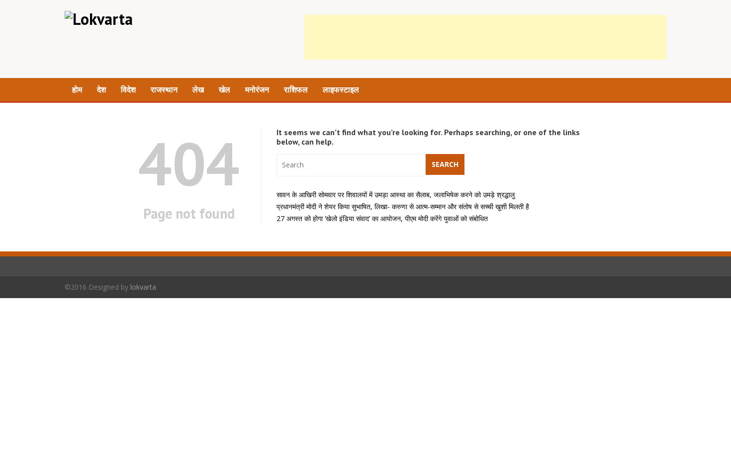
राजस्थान (164, 89)
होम (77, 89)
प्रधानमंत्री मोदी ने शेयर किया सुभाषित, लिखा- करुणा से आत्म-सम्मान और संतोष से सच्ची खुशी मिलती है (402, 206)
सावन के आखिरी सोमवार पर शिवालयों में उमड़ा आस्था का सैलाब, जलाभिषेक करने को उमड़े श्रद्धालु (395, 194)
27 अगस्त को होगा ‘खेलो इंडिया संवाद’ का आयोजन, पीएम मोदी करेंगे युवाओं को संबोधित (382, 218)
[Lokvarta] (99, 18)
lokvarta (143, 287)
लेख (198, 89)
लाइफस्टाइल (341, 89)
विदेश (128, 89)
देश (101, 89)
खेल (224, 89)
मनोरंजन (257, 89)
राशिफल (296, 89)
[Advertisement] (485, 37)
